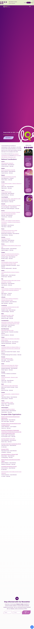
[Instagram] (1, 3)
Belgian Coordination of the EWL (8, 169)
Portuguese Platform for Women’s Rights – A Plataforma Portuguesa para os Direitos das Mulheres (10, 349)
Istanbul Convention (27, 203)
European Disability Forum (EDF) (8, 438)
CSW (26, 177)
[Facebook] (1, 2)
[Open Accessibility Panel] (32, 627)
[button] (30, 6)
